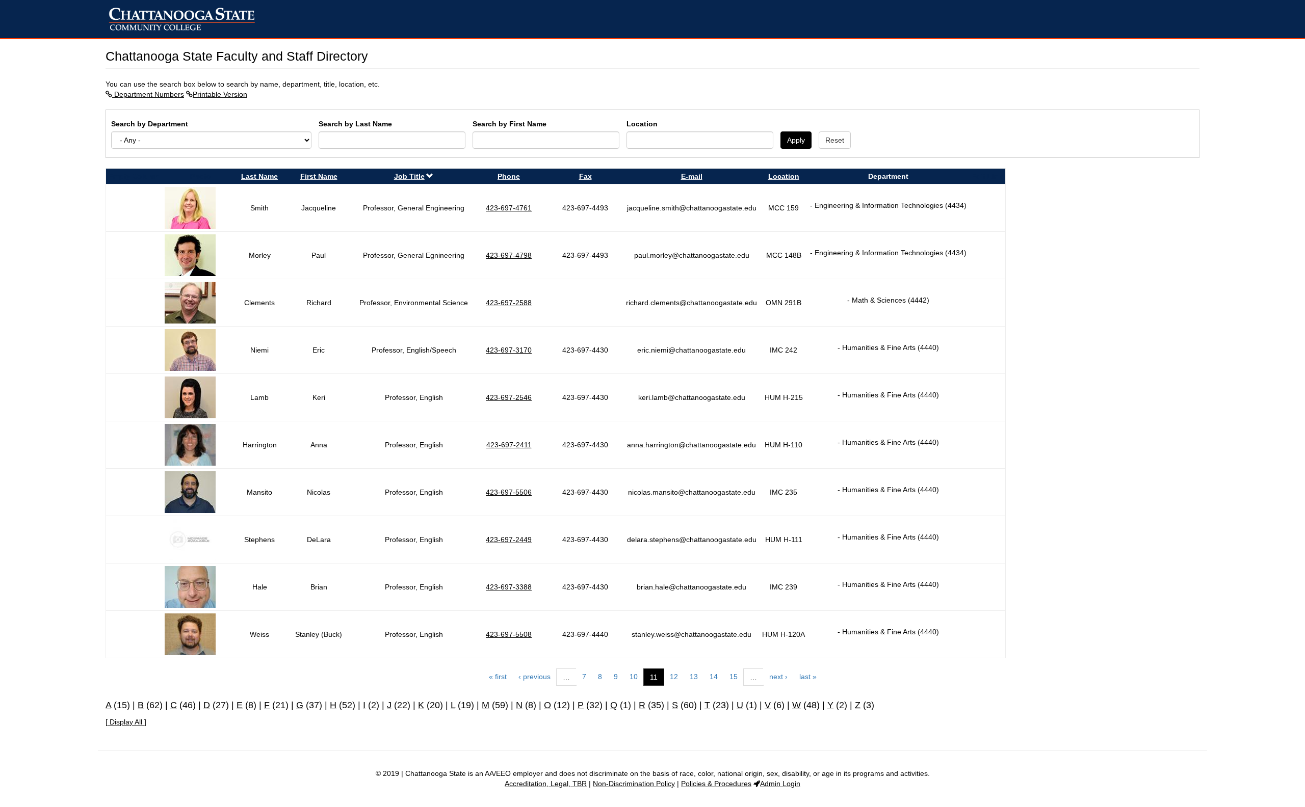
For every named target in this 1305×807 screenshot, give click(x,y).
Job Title (409, 176)
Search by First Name (509, 124)
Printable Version (220, 94)
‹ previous (534, 677)
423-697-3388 (509, 587)
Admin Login (780, 783)
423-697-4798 (509, 255)
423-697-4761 (509, 208)
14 (714, 677)
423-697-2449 (509, 539)
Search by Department (149, 124)
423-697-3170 (509, 350)
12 (674, 677)
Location (642, 124)
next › (778, 677)
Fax (585, 176)
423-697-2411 (509, 445)
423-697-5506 (509, 492)
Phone (509, 176)
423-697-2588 (509, 303)
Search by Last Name (355, 124)
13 (694, 677)
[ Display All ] (126, 722)
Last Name (259, 176)
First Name (318, 176)
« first (498, 677)
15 (733, 677)
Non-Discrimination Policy (634, 783)
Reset (834, 140)
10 (634, 677)
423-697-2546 (509, 397)
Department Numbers (148, 94)
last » (808, 677)
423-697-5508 (509, 634)
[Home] (186, 19)
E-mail (691, 176)
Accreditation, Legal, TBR (546, 783)
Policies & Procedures (716, 783)
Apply (796, 140)
